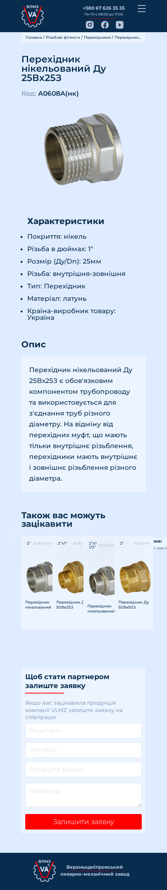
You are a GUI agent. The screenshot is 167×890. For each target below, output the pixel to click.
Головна (34, 37)
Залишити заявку (83, 822)
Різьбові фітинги (63, 37)
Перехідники (97, 37)
